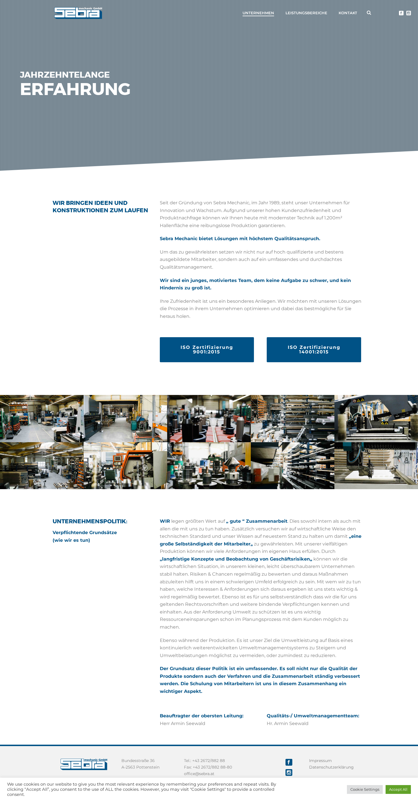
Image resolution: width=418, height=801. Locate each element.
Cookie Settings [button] (364, 789)
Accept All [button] (398, 789)
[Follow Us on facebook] (288, 762)
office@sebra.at (199, 773)
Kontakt (348, 13)
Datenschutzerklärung (331, 767)
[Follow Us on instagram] (288, 773)
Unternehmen (258, 13)
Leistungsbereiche (306, 13)
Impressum (320, 760)
